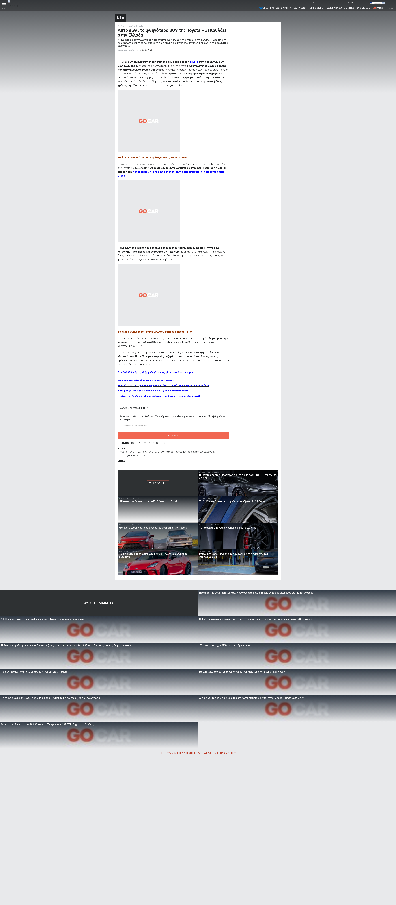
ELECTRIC (266, 8)
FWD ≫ (378, 8)
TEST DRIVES (315, 8)
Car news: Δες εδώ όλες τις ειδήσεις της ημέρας (146, 380)
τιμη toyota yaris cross (132, 455)
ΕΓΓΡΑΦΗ (173, 435)
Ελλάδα (187, 451)
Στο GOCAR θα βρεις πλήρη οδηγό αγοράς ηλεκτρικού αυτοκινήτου (156, 372)
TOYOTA (135, 442)
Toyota (194, 61)
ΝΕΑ (120, 18)
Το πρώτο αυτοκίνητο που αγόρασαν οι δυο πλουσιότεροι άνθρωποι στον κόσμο (163, 385)
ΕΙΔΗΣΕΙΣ (138, 25)
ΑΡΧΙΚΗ (121, 25)
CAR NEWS (300, 8)
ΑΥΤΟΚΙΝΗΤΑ (283, 8)
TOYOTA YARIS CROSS (153, 442)
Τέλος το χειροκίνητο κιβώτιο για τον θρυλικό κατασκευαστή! (153, 390)
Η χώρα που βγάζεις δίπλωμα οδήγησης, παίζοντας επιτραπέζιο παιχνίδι (159, 396)
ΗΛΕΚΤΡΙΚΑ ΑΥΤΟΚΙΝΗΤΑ (340, 8)
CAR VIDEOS (363, 8)
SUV (157, 451)
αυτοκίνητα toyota (204, 451)
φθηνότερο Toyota (171, 451)
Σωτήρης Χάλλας (127, 50)
